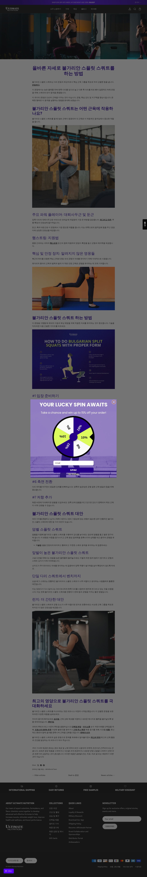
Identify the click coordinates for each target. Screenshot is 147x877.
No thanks (73, 474)
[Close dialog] (114, 402)
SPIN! (73, 470)
